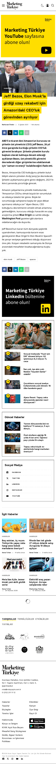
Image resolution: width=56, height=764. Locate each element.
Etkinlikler (42, 619)
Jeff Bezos (21, 259)
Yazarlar (6, 706)
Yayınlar (7, 624)
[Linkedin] (22, 759)
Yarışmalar (9, 619)
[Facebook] (3, 759)
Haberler (8, 88)
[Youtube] (17, 759)
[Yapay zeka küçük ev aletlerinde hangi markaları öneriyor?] (12, 449)
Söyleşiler (6, 709)
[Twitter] (8, 759)
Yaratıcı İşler (8, 713)
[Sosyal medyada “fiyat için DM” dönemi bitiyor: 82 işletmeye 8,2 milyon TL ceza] (12, 356)
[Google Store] (37, 728)
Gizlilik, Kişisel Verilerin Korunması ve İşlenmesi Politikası (13, 738)
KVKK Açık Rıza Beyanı (12, 727)
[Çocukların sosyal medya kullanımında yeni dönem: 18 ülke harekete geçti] (12, 384)
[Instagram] (12, 759)
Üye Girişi (33, 709)
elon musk (8, 259)
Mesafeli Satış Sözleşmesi (14, 731)
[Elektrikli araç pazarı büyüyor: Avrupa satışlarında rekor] (41, 564)
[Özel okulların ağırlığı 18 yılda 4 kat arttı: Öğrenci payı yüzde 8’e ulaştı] (12, 437)
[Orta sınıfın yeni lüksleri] (28, 336)
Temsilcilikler (25, 619)
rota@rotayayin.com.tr (11, 689)
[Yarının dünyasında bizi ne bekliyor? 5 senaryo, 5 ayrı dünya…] (12, 426)
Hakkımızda (7, 720)
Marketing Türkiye (36, 589)
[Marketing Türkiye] (15, 5)
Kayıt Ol (33, 713)
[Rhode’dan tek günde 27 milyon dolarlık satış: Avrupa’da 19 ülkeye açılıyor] (41, 526)
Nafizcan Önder (8, 125)
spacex (33, 259)
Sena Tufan (6, 552)
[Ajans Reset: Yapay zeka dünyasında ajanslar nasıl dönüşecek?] (12, 398)
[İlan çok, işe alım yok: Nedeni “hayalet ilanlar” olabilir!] (12, 370)
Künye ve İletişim (10, 723)
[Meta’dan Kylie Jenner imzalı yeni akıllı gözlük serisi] (14, 564)
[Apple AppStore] (37, 722)
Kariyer (32, 706)
